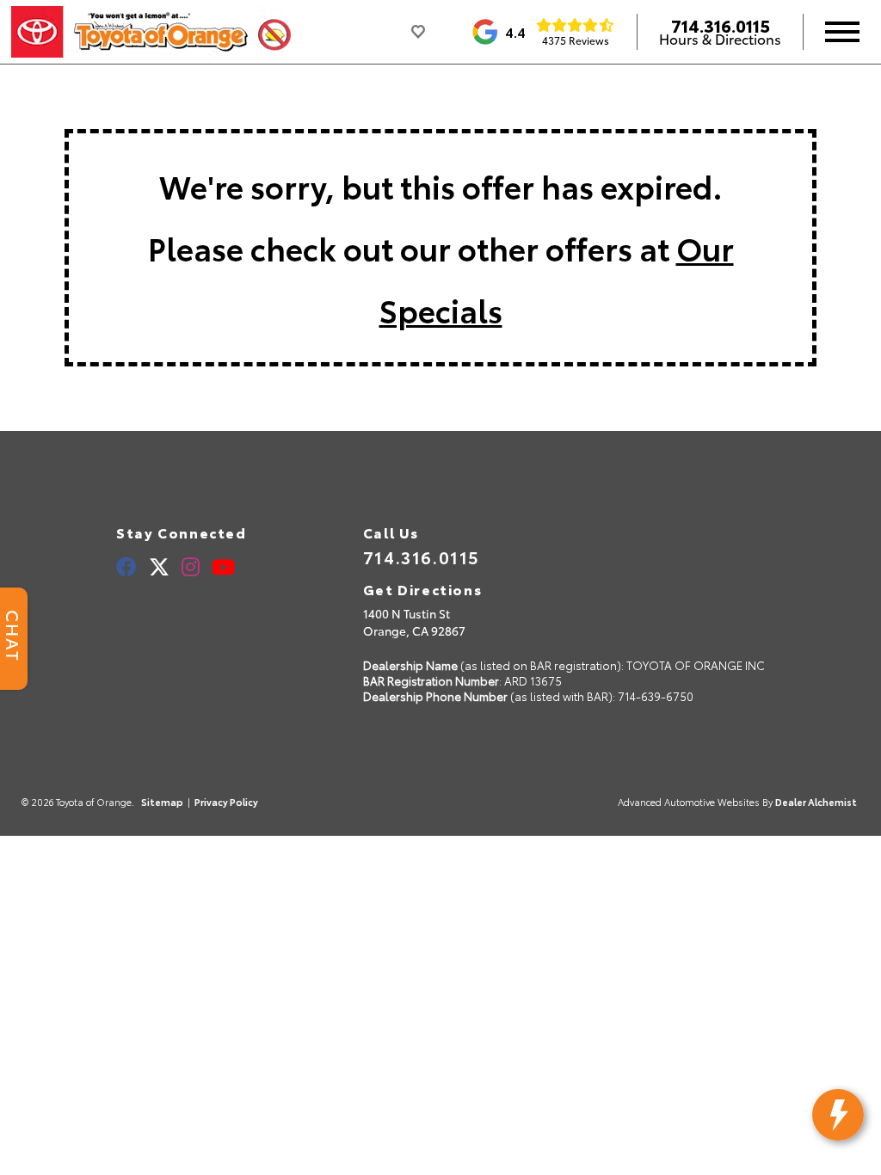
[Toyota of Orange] (151, 32)
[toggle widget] (838, 1115)
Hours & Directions (720, 39)
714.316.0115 (720, 25)
